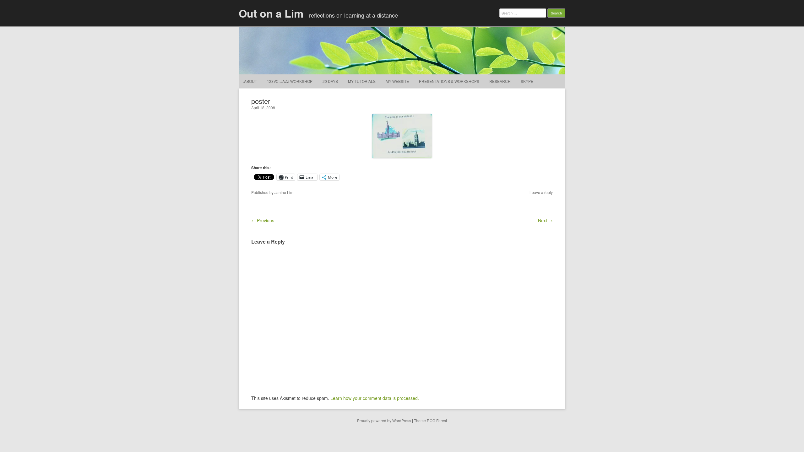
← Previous (262, 220)
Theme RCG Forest (430, 420)
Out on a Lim (271, 13)
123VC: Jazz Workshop (289, 81)
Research (500, 81)
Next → (545, 220)
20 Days (330, 81)
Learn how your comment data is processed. (374, 398)
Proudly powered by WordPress (384, 420)
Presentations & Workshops (449, 81)
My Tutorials (362, 81)
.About (250, 81)
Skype (527, 81)
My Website (397, 81)
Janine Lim (283, 192)
